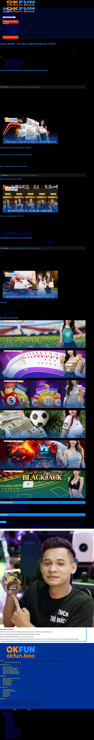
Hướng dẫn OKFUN (70, 524)
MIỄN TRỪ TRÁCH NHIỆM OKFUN (11, 673)
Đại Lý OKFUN (9, 15)
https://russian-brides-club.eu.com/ (12, 662)
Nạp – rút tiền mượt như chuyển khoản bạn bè (16, 62)
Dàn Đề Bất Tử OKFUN (42, 524)
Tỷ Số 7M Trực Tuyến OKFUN (54, 526)
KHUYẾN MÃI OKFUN (8, 689)
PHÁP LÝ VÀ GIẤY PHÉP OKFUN (10, 668)
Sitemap (29, 709)
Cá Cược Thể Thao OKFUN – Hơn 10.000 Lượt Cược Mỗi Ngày (18, 232)
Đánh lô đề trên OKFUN (76, 526)
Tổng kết (6, 67)
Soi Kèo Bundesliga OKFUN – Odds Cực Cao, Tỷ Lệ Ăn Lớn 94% (15, 511)
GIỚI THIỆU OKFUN (7, 667)
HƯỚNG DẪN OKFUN (8, 9)
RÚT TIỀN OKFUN (7, 685)
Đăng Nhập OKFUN (10, 18)
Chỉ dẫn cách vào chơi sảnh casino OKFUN (13, 60)
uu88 (8, 310)
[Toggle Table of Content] (1, 57)
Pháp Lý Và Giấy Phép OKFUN (13, 27)
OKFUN (2, 661)
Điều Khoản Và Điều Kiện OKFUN (13, 29)
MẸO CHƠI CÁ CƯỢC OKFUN (9, 691)
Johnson (21, 47)
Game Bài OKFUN (49, 524)
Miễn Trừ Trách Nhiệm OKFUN (13, 31)
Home (1, 40)
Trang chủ (5, 8)
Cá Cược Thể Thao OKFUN (33, 524)
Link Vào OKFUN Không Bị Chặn (13, 25)
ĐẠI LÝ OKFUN (6, 692)
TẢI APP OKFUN (7, 682)
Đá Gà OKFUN (69, 526)
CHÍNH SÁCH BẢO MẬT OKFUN (10, 671)
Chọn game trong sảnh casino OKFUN (14, 63)
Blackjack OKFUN (3, 524)
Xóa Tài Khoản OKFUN (63, 526)
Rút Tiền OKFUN (9, 725)
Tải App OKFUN (9, 19)
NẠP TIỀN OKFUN (7, 683)
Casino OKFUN (6, 312)
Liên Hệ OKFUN (9, 14)
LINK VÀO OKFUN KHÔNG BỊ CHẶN (11, 678)
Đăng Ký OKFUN (9, 17)
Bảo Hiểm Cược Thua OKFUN (18, 524)
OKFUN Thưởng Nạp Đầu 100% (9, 526)
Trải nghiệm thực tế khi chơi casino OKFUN (13, 66)
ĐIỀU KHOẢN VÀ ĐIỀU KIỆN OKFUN (11, 672)
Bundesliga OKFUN (9, 524)
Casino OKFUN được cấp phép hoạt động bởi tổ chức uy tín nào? (17, 59)
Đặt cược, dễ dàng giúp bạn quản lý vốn (14, 65)
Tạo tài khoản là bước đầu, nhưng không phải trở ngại (17, 61)
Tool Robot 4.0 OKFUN (45, 526)
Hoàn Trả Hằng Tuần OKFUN (57, 524)
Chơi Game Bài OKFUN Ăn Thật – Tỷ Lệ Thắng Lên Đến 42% (17, 233)
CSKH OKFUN (6, 12)
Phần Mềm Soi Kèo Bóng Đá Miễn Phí (21, 526)
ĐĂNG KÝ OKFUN (7, 679)
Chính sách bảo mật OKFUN (12, 30)
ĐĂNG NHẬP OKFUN (8, 681)
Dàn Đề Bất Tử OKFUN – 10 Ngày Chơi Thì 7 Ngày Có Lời (16, 235)
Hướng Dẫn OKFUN (7, 518)
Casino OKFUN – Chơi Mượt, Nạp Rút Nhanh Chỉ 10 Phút (13, 507)
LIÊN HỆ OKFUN (6, 695)
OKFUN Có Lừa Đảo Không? (12, 26)
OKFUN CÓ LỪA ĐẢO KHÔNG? (10, 669)
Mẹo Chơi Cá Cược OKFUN (12, 34)
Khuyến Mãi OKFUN (10, 33)
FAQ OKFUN (6, 23)
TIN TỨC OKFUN (7, 10)
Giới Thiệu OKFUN (10, 13)
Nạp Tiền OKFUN (10, 726)
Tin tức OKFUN (7, 40)
